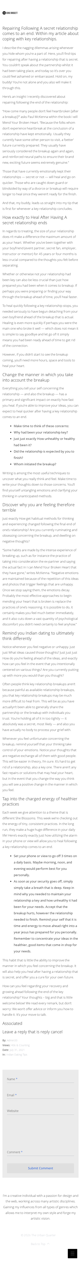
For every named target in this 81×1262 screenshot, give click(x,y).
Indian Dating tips (16, 1054)
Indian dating (38, 633)
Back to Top (38, 1244)
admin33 (12, 1040)
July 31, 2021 (17, 1050)
